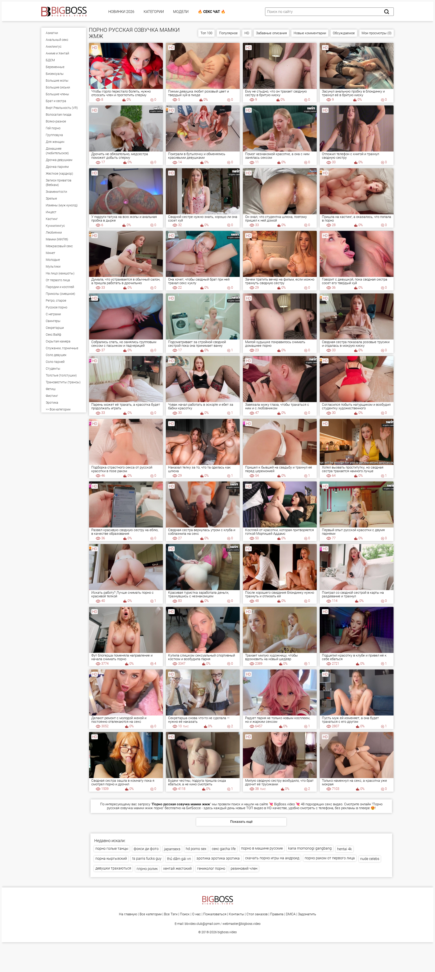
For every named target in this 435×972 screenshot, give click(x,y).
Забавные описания (271, 33)
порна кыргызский (111, 858)
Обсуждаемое (344, 33)
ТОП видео (254, 808)
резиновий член (244, 868)
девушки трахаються (113, 868)
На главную (128, 914)
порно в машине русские (262, 848)
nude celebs (369, 859)
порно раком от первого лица (330, 858)
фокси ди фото (146, 849)
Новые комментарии (310, 33)
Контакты (236, 914)
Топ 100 (206, 33)
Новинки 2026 (121, 12)
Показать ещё (241, 822)
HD (246, 33)
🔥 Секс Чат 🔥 (211, 12)
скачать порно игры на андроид (272, 858)
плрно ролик (147, 869)
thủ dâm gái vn (179, 859)
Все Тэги (170, 914)
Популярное (228, 33)
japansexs (172, 849)
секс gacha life (224, 849)
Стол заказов (257, 914)
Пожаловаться (214, 914)
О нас (196, 914)
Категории (154, 12)
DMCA (290, 914)
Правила (276, 914)
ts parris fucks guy (147, 858)
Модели (180, 12)
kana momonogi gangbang (310, 848)
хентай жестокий (177, 868)
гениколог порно (211, 868)
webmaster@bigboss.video (241, 924)
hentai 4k (344, 849)
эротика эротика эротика (218, 858)
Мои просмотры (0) (377, 33)
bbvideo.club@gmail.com (202, 924)
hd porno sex (196, 849)
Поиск (185, 914)
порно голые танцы (111, 848)
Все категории (151, 914)
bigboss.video (227, 932)
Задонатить (307, 914)
